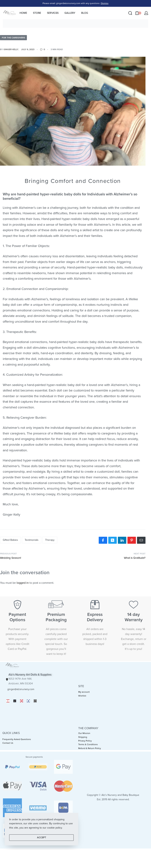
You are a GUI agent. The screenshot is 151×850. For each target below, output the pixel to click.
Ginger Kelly (10, 49)
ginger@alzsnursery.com (20, 689)
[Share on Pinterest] (131, 540)
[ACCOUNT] (146, 13)
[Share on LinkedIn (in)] (122, 540)
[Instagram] (35, 700)
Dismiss (104, 3)
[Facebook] (28, 700)
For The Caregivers (13, 37)
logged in (23, 583)
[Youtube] (7, 700)
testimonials (31, 540)
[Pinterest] (21, 700)
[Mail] (141, 540)
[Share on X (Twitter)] (112, 540)
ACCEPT (41, 837)
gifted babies (10, 540)
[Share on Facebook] (103, 540)
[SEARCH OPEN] (130, 13)
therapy (50, 540)
